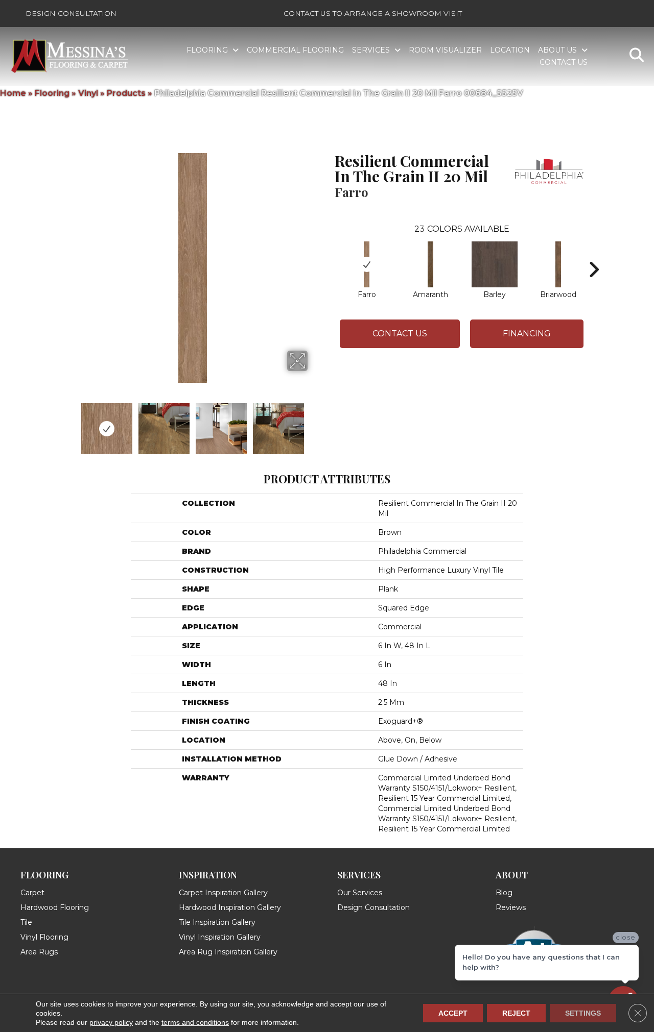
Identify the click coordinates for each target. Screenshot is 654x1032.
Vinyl (88, 93)
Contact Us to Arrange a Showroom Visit (373, 13)
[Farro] (366, 264)
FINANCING (527, 333)
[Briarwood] (558, 264)
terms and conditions (195, 1022)
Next (314, 424)
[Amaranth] (430, 264)
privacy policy (111, 1022)
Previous (70, 424)
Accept (453, 1013)
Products (126, 93)
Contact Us (399, 333)
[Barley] (494, 264)
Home (13, 93)
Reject (516, 1013)
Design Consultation (71, 13)
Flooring (52, 93)
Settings (583, 1013)
